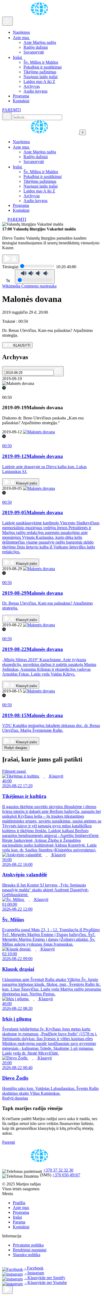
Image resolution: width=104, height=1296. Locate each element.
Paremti (8, 1142)
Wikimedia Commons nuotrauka (29, 286)
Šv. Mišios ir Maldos (40, 62)
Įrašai (18, 57)
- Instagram (34, 1273)
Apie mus (21, 37)
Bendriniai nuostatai (29, 1250)
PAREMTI (11, 110)
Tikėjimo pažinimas (39, 72)
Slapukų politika (26, 1254)
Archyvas (31, 86)
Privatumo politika (28, 1245)
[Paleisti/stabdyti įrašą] (10, 259)
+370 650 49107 (66, 1175)
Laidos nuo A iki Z (39, 81)
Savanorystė (33, 52)
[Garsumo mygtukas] (35, 276)
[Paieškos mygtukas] (7, 116)
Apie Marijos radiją (39, 42)
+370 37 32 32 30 (58, 1170)
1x (8, 280)
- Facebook (33, 1268)
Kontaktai (21, 100)
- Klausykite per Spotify (44, 1277)
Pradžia (19, 1202)
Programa (21, 96)
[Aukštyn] (7, 1289)
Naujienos (21, 32)
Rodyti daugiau (15, 748)
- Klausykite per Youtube (45, 1282)
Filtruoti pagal (14, 771)
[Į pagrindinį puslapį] (40, 132)
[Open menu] (7, 21)
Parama (19, 1222)
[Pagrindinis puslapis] (40, 14)
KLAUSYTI (21, 345)
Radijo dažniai (35, 47)
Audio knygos (35, 91)
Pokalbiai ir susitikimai (42, 67)
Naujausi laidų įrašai (40, 76)
